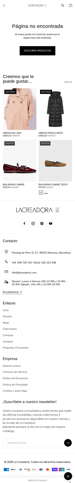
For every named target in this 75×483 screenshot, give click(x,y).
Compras (8, 335)
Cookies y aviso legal (15, 390)
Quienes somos (12, 365)
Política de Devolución (15, 378)
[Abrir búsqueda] (63, 5)
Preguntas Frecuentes (15, 347)
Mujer (6, 322)
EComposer (41, 480)
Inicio (6, 310)
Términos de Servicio (15, 371)
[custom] (24, 223)
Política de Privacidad (15, 384)
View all (68, 82)
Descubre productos (37, 50)
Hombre (7, 316)
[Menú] (4, 5)
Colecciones (10, 328)
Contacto (10, 241)
